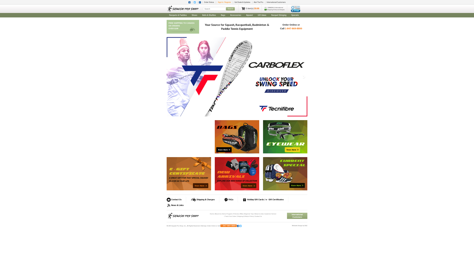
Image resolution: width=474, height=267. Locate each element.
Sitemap (203, 226)
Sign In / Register (224, 2)
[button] (295, 8)
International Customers (276, 2)
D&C (306, 225)
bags (223, 15)
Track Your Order (230, 216)
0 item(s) (252, 8)
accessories (235, 15)
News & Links (259, 214)
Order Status (209, 2)
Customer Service (270, 214)
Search (230, 9)
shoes (194, 15)
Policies (236, 214)
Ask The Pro (258, 2)
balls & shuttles (209, 15)
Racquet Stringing (278, 15)
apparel (249, 15)
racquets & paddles (178, 15)
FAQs (241, 214)
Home (212, 214)
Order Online (211, 226)
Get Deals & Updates (242, 2)
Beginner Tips (249, 214)
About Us (218, 214)
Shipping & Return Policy (245, 216)
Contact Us (258, 216)
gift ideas (262, 15)
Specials (295, 15)
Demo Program (227, 214)
